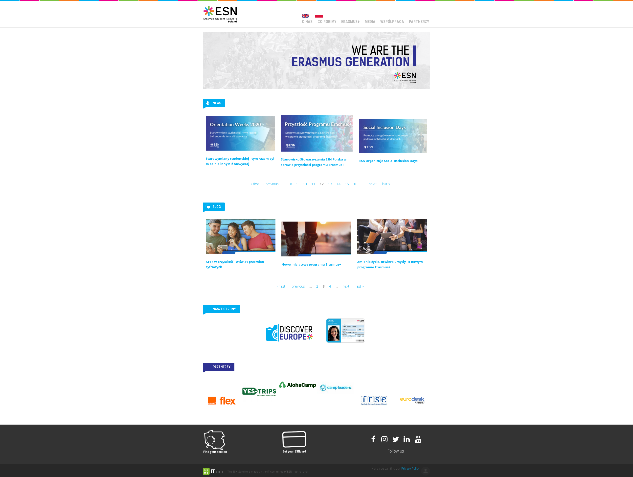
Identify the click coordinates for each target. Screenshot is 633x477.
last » (386, 184)
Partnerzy (419, 21)
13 (330, 184)
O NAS (307, 21)
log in (425, 471)
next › (373, 184)
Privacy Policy (410, 468)
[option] (222, 401)
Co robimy (326, 21)
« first (255, 184)
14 (338, 184)
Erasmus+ (350, 21)
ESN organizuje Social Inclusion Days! (388, 161)
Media (370, 21)
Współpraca (392, 21)
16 (355, 184)
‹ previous (271, 184)
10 (305, 184)
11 (313, 184)
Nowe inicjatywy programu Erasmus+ (311, 264)
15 (347, 184)
